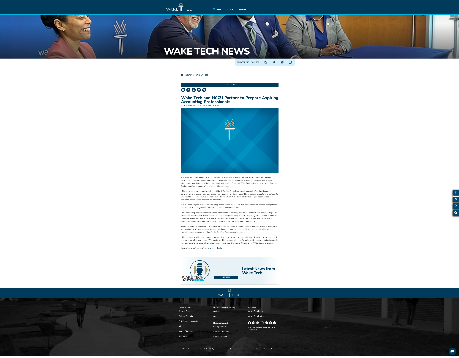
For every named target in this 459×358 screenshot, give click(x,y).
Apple (216, 316)
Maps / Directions (186, 331)
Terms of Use (238, 349)
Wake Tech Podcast (256, 316)
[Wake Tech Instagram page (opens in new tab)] (282, 62)
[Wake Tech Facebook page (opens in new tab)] (265, 62)
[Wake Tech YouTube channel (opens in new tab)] (290, 62)
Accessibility (184, 336)
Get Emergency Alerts (188, 321)
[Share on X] (188, 90)
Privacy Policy (249, 349)
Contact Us (227, 349)
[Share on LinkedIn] (194, 90)
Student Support (220, 336)
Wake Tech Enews (256, 311)
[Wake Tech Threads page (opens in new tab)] (270, 323)
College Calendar (186, 316)
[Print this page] (204, 90)
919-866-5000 (252, 329)
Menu (219, 9)
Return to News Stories (196, 74)
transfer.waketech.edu (212, 248)
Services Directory (221, 331)
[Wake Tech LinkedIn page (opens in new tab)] (266, 323)
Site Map (273, 349)
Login (230, 9)
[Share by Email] (199, 90)
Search (242, 9)
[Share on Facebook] (183, 90)
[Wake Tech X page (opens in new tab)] (274, 62)
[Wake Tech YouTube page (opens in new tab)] (262, 323)
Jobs (180, 326)
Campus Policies (262, 349)
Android (216, 311)
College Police (219, 326)
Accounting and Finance (228, 183)
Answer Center (185, 311)
